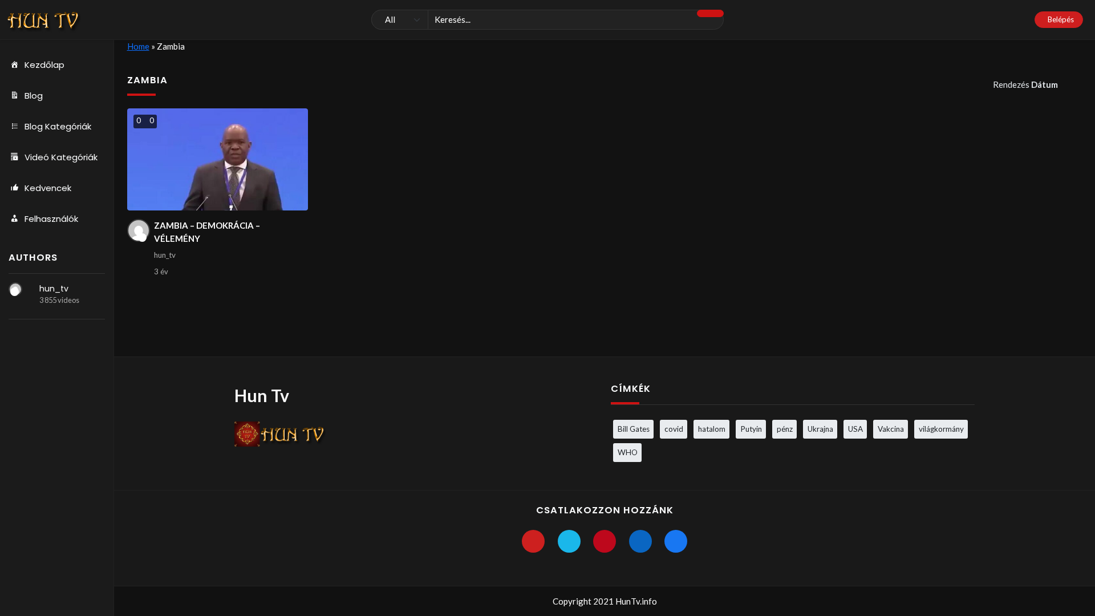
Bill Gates (634, 428)
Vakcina (891, 428)
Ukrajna (820, 428)
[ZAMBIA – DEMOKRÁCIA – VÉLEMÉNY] (217, 159)
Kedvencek (48, 188)
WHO (628, 452)
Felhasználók (51, 219)
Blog (34, 96)
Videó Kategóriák (61, 157)
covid (673, 428)
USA (855, 428)
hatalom (711, 428)
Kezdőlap (44, 65)
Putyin (751, 428)
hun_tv (53, 288)
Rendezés (1025, 84)
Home (138, 46)
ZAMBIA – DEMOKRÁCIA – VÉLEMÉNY (207, 232)
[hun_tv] (15, 289)
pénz (785, 428)
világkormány (941, 428)
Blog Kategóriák (58, 126)
